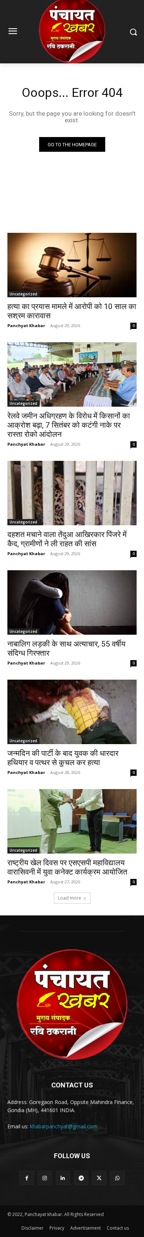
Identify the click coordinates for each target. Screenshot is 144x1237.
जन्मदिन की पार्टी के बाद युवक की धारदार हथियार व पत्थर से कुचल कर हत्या (63, 758)
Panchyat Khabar (26, 325)
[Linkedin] (63, 1178)
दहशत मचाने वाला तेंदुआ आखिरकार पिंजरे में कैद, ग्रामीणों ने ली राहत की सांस (67, 539)
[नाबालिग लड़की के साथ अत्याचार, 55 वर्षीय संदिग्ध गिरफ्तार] (72, 602)
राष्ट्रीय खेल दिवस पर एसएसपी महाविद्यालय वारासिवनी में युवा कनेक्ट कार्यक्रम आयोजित (67, 867)
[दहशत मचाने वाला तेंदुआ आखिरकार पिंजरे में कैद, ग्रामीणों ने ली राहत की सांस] (72, 493)
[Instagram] (45, 1178)
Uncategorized (23, 294)
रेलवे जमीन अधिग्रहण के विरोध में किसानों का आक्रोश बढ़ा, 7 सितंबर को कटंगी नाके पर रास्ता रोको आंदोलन (68, 425)
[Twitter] (99, 1178)
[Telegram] (81, 1178)
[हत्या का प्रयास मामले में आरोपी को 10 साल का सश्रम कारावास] (72, 265)
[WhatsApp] (117, 1178)
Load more (69, 898)
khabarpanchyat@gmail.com (63, 1126)
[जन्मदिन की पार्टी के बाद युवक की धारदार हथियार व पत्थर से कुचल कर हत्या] (72, 712)
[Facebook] (26, 1178)
